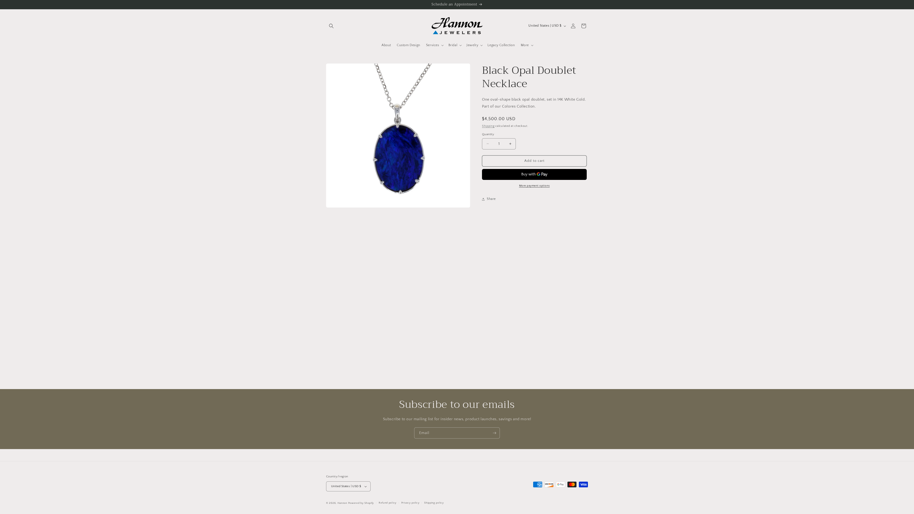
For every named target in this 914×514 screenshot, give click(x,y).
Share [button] (491, 199)
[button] (331, 26)
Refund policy (388, 502)
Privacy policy (410, 502)
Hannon (342, 503)
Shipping (488, 126)
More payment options (534, 185)
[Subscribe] (494, 433)
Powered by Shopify (361, 503)
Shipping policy (434, 502)
